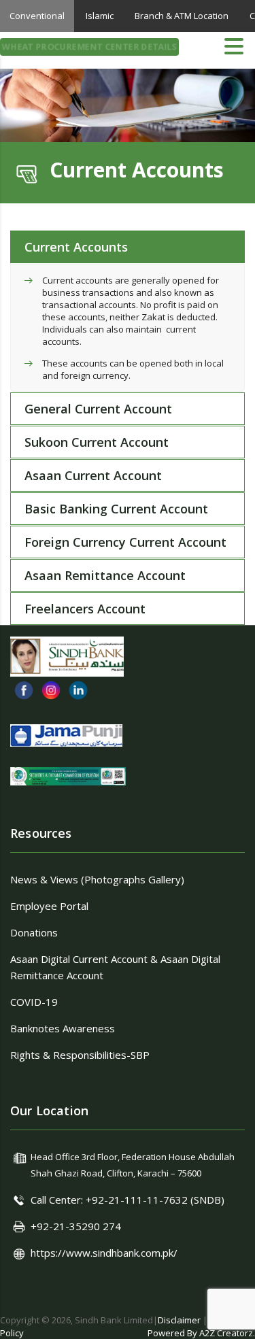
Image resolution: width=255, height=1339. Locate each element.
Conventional (37, 16)
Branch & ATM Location (181, 16)
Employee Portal (49, 906)
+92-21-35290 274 (76, 1226)
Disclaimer (179, 1320)
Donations (34, 932)
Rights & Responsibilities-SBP (80, 1055)
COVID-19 (34, 1002)
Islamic (100, 16)
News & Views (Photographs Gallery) (97, 879)
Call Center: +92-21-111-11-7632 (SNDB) (127, 1199)
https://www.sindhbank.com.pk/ (104, 1252)
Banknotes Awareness (62, 1028)
